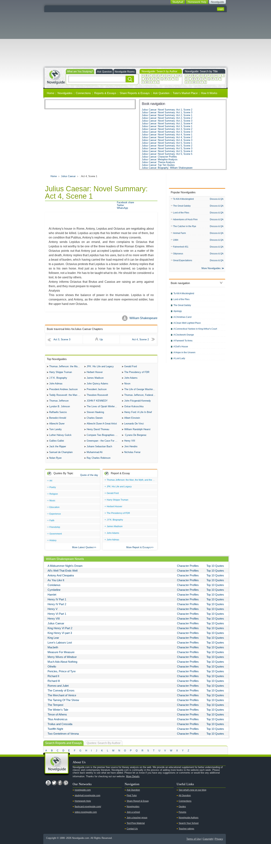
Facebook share (125, 202)
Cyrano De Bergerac (135, 435)
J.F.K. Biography (58, 377)
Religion (53, 494)
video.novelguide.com (86, 812)
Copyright (208, 839)
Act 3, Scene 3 (61, 339)
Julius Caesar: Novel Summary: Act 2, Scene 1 (167, 115)
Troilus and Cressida (60, 724)
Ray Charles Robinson (98, 457)
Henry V (53, 608)
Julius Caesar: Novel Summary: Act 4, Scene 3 (167, 140)
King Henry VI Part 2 (60, 628)
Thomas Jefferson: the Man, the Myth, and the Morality (65, 366)
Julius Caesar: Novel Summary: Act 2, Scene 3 (167, 120)
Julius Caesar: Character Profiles (159, 156)
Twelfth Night (55, 728)
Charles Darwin (95, 417)
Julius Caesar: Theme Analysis (158, 162)
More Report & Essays (138, 547)
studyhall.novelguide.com (87, 795)
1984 (175, 240)
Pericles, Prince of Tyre (62, 671)
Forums (182, 812)
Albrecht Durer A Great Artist (102, 423)
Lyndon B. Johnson (59, 406)
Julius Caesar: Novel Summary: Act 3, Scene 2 (167, 129)
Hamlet (52, 594)
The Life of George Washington (140, 389)
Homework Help (83, 801)
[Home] (55, 77)
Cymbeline (54, 589)
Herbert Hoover (95, 372)
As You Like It (56, 580)
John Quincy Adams (97, 383)
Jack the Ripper (57, 446)
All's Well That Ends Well (62, 570)
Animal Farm (179, 233)
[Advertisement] (135, 40)
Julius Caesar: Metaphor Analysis (160, 159)
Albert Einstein (132, 417)
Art (50, 480)
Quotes (182, 806)
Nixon (127, 383)
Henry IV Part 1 (57, 599)
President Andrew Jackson (63, 389)
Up (101, 339)
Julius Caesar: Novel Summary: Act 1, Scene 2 (167, 109)
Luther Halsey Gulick (60, 435)
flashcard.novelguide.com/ (88, 806)
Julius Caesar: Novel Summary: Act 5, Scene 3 (167, 148)
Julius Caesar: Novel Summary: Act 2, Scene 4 (167, 123)
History (52, 540)
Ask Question (104, 71)
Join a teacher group (137, 817)
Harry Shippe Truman (60, 372)
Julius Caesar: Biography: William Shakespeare (167, 167)
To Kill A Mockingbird (183, 199)
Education (54, 507)
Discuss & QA (216, 199)
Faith (51, 520)
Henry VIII (129, 440)
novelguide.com (83, 790)
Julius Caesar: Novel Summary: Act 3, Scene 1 (167, 126)
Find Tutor (132, 795)
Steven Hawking (95, 412)
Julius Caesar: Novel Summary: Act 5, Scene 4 (167, 151)
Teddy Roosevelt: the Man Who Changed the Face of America (65, 395)
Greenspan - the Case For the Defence (103, 440)
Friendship (54, 527)
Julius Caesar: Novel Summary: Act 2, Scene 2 (167, 118)
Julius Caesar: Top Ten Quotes (158, 165)
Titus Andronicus (57, 719)
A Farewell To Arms (182, 340)
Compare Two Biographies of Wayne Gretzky (103, 435)
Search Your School (189, 823)
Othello (52, 666)
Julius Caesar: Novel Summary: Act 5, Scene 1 (167, 142)
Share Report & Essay (138, 801)
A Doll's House (180, 346)
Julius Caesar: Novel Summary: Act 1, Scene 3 (167, 112)
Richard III (54, 680)
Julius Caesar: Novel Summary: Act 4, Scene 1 (167, 134)
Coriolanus (54, 585)
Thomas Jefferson (59, 400)
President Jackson (97, 389)
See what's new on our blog (192, 790)
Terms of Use (193, 839)
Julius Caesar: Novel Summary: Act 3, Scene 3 (167, 131)
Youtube (48, 782)
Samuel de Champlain (61, 452)
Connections (83, 93)
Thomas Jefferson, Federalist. (140, 395)
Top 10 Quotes (215, 565)
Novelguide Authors (188, 817)
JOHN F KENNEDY (97, 400)
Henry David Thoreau (98, 429)
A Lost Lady (179, 358)
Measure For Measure (61, 652)
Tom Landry (55, 429)
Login (220, 9)
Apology (177, 311)
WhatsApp (122, 208)
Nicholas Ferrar (132, 452)
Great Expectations (182, 260)
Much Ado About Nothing (62, 661)
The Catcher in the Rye (184, 226)
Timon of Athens (57, 714)
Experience (55, 514)
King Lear (53, 637)
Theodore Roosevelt (97, 395)
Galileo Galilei (56, 440)
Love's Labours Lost (60, 642)
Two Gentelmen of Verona (63, 733)
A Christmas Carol (182, 317)
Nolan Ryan (55, 457)
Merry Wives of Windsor (62, 656)
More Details (133, 776)
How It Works (209, 93)
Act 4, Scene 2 (140, 339)
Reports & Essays (105, 93)
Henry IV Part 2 (57, 604)
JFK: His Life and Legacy (100, 366)
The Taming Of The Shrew (63, 700)
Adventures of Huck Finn (185, 219)
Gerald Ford (130, 366)
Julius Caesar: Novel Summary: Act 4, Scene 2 (167, 137)
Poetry (52, 487)
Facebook (59, 782)
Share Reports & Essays (135, 93)
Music (52, 500)
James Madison (95, 377)
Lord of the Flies (181, 212)
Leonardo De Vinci (134, 423)
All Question (185, 795)
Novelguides (65, 93)
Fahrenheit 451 (180, 246)
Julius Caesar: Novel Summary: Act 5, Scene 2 (167, 145)
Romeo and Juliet (58, 685)
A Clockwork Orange (183, 334)
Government (55, 533)
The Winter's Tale (58, 709)
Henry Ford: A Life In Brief (138, 412)
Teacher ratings (186, 828)
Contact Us (132, 828)
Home (50, 93)
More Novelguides (211, 268)
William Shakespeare (143, 318)
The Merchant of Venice (62, 695)
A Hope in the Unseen (184, 352)
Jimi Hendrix (131, 446)
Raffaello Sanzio (58, 412)
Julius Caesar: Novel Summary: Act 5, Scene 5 (167, 154)
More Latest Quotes (82, 547)
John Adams (131, 377)
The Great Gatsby (182, 206)
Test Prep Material (136, 823)
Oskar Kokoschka (133, 406)
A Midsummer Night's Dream (65, 565)
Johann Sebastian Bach (99, 446)
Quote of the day (89, 475)
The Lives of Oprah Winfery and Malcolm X (103, 406)
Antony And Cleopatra (61, 575)
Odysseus (178, 253)
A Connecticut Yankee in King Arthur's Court (195, 329)
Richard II (53, 676)
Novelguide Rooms (125, 71)
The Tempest (55, 704)
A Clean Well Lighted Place (187, 323)
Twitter (120, 205)
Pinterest (65, 782)
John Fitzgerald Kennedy (137, 400)
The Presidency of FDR (136, 372)
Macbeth (53, 647)
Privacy (219, 839)
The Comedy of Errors (61, 690)
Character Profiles (188, 565)
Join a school (133, 812)
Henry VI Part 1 (57, 613)
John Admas (55, 383)
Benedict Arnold (57, 417)
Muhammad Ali (95, 452)
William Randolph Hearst (137, 429)
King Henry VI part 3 (60, 632)
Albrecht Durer (57, 423)
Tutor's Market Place (185, 93)
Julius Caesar (68, 176)
